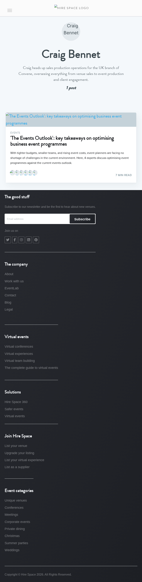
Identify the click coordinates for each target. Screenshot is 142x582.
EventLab (12, 288)
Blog (8, 302)
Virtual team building (20, 361)
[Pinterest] (36, 240)
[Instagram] (21, 240)
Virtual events (15, 416)
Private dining (15, 529)
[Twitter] (8, 240)
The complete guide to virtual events (31, 368)
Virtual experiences (19, 354)
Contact (10, 295)
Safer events (14, 409)
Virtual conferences (19, 346)
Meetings (11, 514)
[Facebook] (14, 240)
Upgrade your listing (19, 453)
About (9, 274)
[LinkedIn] (29, 240)
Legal (9, 309)
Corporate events (17, 522)
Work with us (14, 281)
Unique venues (16, 500)
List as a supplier (17, 467)
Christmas (12, 536)
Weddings (12, 550)
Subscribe (82, 219)
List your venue (16, 446)
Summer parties (16, 543)
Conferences (14, 507)
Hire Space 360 (16, 402)
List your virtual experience (24, 460)
